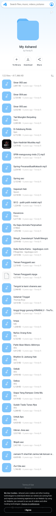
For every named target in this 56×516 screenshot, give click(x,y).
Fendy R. (29, 51)
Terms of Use (28, 485)
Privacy (28, 488)
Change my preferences (30, 504)
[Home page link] (5, 4)
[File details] (28, 84)
